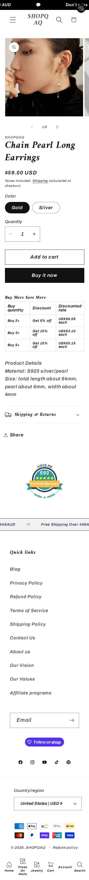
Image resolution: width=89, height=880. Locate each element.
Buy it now (45, 275)
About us (20, 651)
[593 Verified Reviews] (44, 500)
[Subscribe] (72, 720)
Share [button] (16, 434)
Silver (46, 207)
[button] (13, 20)
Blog (15, 569)
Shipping (40, 181)
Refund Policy (26, 596)
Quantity (13, 221)
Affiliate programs (31, 692)
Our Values (22, 679)
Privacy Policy (26, 583)
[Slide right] (57, 127)
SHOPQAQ (35, 847)
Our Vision (22, 665)
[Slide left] (31, 127)
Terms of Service (29, 610)
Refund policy (65, 847)
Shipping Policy (28, 624)
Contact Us (22, 637)
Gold (17, 207)
